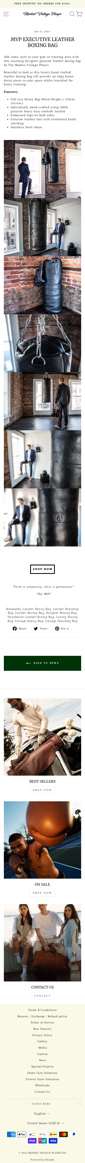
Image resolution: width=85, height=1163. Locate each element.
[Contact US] (42, 942)
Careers (42, 1054)
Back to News (45, 662)
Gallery (42, 1041)
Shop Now (42, 790)
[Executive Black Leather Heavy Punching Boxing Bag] (42, 569)
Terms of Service (42, 1022)
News (42, 1060)
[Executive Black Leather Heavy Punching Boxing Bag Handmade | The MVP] (42, 169)
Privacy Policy (42, 1035)
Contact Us (42, 1091)
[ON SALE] (42, 840)
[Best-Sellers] (42, 737)
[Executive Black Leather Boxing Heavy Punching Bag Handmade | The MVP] (42, 227)
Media (42, 1047)
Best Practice (42, 1028)
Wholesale (42, 1085)
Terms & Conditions (42, 1010)
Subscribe (41, 1103)
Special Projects (42, 1066)
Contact (42, 995)
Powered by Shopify (42, 1159)
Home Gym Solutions (42, 1072)
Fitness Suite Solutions (42, 1079)
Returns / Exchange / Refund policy (42, 1016)
